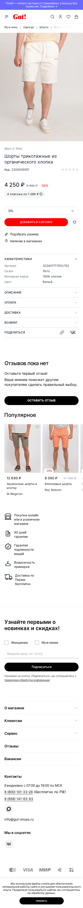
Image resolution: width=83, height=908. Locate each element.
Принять (41, 901)
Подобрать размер (24, 234)
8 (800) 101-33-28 (18, 792)
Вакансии (12, 759)
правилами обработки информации (27, 680)
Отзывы (11, 746)
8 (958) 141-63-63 (18, 799)
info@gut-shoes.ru (19, 819)
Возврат (10, 322)
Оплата (10, 302)
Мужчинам (50, 642)
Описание (12, 292)
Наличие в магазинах (26, 241)
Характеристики (18, 259)
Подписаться (42, 667)
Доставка (12, 312)
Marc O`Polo (13, 148)
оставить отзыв (41, 400)
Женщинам (19, 642)
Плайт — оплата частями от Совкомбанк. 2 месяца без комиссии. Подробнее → (41, 5)
